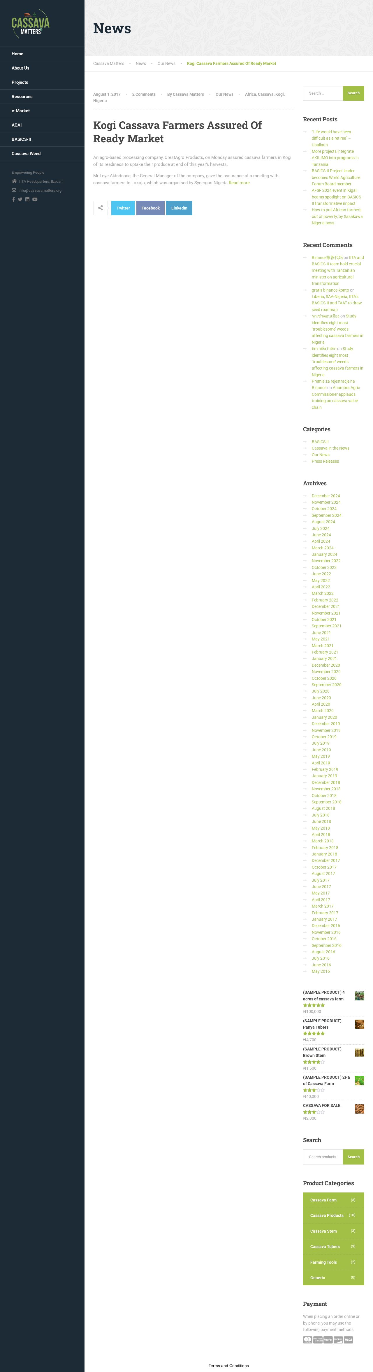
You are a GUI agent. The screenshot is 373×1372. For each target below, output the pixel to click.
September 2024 (327, 515)
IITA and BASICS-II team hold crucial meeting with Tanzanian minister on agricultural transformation (338, 270)
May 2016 (321, 971)
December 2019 (326, 723)
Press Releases (325, 461)
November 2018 (326, 789)
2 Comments (144, 94)
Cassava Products (327, 1215)
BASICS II (320, 441)
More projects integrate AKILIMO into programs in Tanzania (335, 158)
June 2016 (321, 965)
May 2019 (321, 756)
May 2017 (321, 893)
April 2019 (321, 763)
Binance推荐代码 (327, 257)
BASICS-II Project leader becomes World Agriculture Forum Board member (336, 177)
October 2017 (324, 867)
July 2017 (321, 880)
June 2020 (321, 697)
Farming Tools (323, 1262)
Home (17, 53)
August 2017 (323, 873)
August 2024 (323, 521)
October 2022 (324, 567)
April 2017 (321, 899)
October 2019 (324, 736)
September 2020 (327, 684)
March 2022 (323, 593)
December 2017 (326, 860)
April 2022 (321, 587)
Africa (250, 94)
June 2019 (321, 750)
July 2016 (321, 958)
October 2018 (324, 795)
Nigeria (100, 100)
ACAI (17, 125)
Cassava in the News (330, 448)
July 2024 (321, 528)
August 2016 (323, 951)
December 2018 (326, 782)
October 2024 (324, 508)
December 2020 (326, 665)
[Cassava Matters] (31, 23)
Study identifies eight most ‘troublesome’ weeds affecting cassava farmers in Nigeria (337, 329)
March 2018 (323, 841)
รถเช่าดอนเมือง (325, 316)
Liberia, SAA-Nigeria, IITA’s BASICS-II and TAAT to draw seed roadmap (337, 303)
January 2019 (324, 775)
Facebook (151, 208)
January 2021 (324, 658)
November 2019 (326, 730)
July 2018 (321, 815)
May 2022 (321, 580)
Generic (317, 1277)
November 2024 (326, 502)
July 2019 (321, 743)
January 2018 (324, 854)
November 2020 (326, 671)
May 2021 (321, 639)
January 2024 (324, 554)
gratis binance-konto (330, 290)
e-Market (21, 110)
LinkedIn (179, 208)
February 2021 (325, 652)
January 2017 (324, 919)
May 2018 (321, 828)
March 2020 (323, 710)
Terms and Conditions (229, 1365)
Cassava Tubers (325, 1246)
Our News (224, 94)
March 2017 (323, 906)
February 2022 (325, 600)
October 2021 (324, 619)
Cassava (266, 94)
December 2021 (326, 606)
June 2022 (321, 573)
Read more (239, 182)
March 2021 (323, 645)
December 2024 (326, 496)
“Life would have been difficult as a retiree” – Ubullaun (331, 138)
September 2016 (327, 945)
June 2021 (321, 632)
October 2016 (324, 938)
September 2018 (327, 802)
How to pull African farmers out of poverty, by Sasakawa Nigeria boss (337, 216)
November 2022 (326, 560)
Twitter (123, 208)
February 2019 (325, 769)
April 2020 (321, 704)
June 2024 (321, 535)
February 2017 (325, 912)
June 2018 (321, 821)
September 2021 (327, 626)
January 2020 (324, 717)
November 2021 (326, 613)
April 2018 (321, 834)
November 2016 (326, 932)
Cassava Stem (323, 1231)
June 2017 (321, 886)
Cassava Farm (323, 1200)
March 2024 (323, 548)
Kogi (279, 94)
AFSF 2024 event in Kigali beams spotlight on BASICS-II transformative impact (337, 197)
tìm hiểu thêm (324, 348)
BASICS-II (21, 139)
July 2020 (321, 691)
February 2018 (325, 847)
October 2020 (324, 678)
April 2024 (321, 541)
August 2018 (323, 808)
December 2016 (326, 925)
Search (354, 1157)
